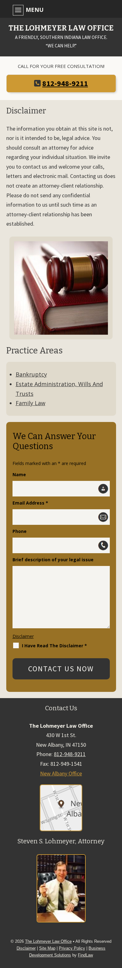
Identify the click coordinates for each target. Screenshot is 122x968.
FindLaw (85, 955)
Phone (20, 531)
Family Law (30, 403)
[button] (59, 9)
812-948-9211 (65, 83)
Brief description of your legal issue (53, 560)
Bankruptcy (31, 374)
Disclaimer (23, 636)
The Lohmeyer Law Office (48, 941)
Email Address (30, 503)
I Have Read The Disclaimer (54, 646)
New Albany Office (61, 773)
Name (19, 474)
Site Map (47, 948)
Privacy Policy (72, 948)
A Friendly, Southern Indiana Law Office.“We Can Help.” (61, 36)
